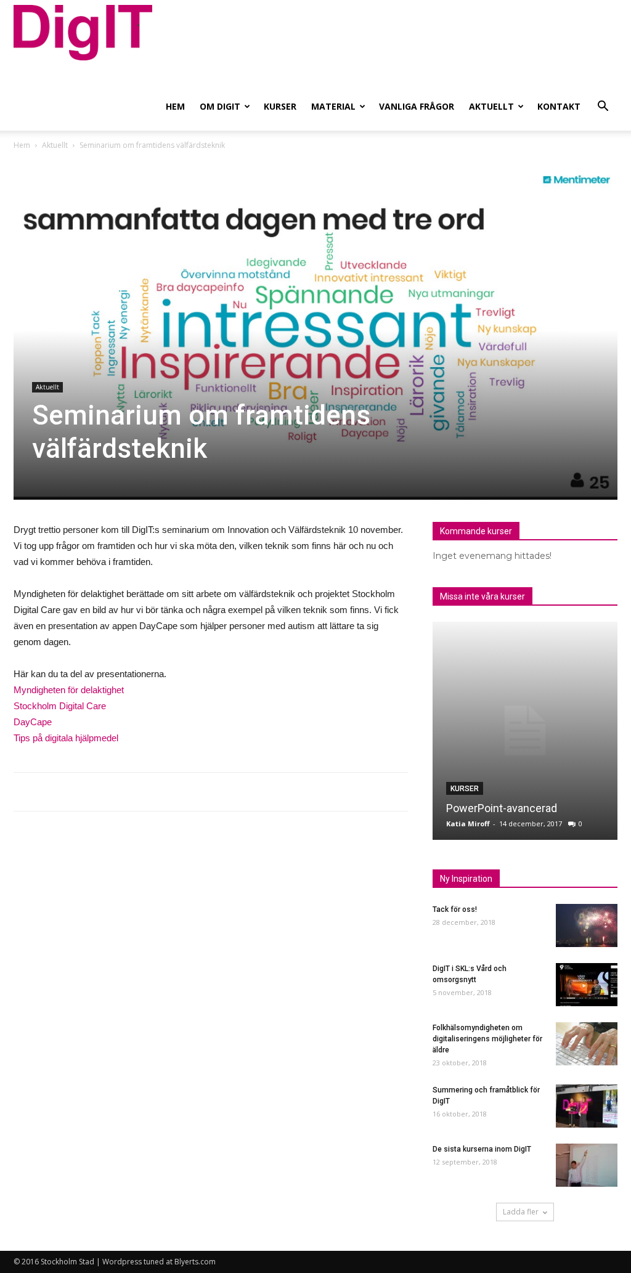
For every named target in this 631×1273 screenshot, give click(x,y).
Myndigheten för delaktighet (69, 690)
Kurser (280, 106)
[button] (602, 107)
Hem (175, 106)
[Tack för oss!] (586, 925)
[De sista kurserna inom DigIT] (586, 1165)
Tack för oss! (455, 909)
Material (333, 106)
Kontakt (558, 106)
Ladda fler (521, 1211)
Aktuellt (491, 106)
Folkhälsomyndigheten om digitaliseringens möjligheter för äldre (487, 1038)
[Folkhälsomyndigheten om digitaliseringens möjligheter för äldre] (586, 1043)
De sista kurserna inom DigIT (482, 1149)
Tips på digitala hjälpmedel (66, 738)
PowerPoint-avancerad (501, 808)
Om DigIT (220, 106)
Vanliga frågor (416, 106)
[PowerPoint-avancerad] (525, 731)
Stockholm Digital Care (60, 706)
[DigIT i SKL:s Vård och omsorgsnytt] (586, 984)
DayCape (33, 722)
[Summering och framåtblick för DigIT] (586, 1106)
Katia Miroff (468, 823)
